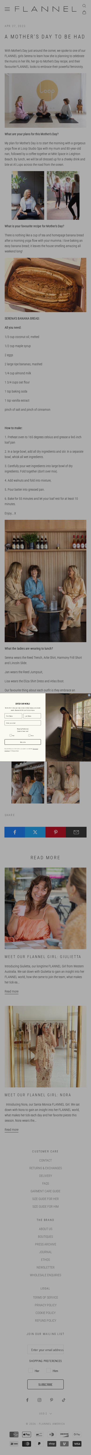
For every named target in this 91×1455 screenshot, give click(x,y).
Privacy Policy (15, 751)
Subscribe (22, 742)
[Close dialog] (89, 695)
